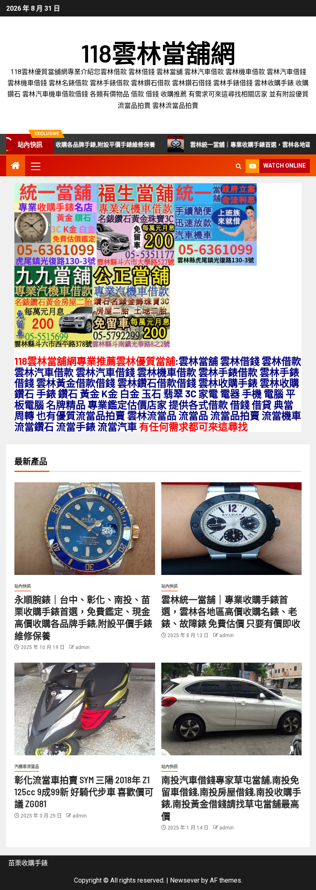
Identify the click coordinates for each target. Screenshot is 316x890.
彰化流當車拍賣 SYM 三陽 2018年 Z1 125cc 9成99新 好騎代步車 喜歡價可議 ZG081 (83, 791)
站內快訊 (22, 586)
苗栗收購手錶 (28, 863)
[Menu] (35, 166)
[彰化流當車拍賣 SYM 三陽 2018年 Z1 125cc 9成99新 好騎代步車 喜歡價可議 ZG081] (84, 709)
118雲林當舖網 (158, 53)
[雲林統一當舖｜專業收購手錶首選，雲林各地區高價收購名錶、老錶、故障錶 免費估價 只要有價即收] (231, 528)
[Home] (15, 166)
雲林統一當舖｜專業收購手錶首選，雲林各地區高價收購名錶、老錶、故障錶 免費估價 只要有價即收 (230, 611)
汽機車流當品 (26, 766)
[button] (35, 166)
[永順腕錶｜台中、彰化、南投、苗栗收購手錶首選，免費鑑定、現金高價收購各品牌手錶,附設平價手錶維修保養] (84, 528)
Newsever (185, 880)
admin (82, 647)
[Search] (238, 166)
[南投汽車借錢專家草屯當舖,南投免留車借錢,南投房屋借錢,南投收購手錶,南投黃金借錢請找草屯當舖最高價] (231, 709)
